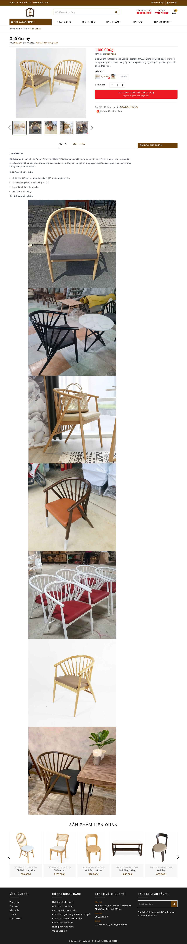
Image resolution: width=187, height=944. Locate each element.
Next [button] (92, 128)
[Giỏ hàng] (174, 13)
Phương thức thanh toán (64, 910)
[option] (50, 83)
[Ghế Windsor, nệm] (26, 848)
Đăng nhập (158, 3)
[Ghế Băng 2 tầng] (127, 848)
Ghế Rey (161, 870)
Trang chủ (64, 22)
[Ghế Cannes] (60, 848)
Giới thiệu (88, 22)
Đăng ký (173, 3)
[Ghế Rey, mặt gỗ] (93, 848)
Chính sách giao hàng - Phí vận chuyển (71, 914)
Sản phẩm (113, 22)
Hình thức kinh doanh (62, 902)
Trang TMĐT (162, 22)
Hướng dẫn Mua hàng (110, 111)
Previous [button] (9, 128)
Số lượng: (100, 84)
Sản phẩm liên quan (93, 824)
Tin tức (138, 22)
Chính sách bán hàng (62, 906)
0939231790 (129, 107)
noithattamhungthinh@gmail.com (111, 924)
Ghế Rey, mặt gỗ (93, 870)
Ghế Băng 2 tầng (127, 870)
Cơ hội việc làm (59, 931)
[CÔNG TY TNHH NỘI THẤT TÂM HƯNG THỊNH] (30, 12)
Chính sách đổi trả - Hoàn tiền (67, 918)
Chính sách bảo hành (62, 922)
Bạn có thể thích (151, 145)
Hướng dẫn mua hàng (63, 926)
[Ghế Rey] (161, 848)
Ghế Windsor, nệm (26, 870)
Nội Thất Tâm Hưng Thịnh (26, 867)
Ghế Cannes (59, 870)
